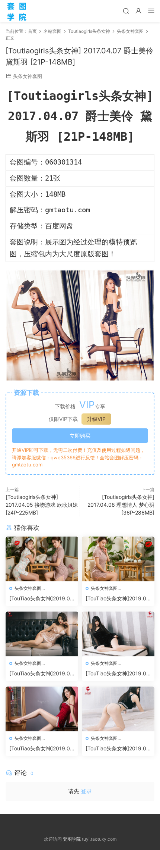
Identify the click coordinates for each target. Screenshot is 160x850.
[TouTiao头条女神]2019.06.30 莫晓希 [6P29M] (39, 598)
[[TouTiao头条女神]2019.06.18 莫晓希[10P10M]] (42, 709)
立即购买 (80, 435)
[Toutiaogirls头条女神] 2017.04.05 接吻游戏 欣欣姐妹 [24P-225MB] (42, 505)
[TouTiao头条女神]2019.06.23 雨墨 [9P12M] (39, 673)
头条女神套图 (27, 76)
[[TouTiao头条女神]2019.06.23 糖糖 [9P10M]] (118, 634)
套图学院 (72, 839)
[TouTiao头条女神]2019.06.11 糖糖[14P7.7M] (116, 748)
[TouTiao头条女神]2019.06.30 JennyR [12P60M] (116, 598)
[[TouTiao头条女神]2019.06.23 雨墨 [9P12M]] (42, 634)
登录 (86, 791)
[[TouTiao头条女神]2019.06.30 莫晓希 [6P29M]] (42, 559)
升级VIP (96, 419)
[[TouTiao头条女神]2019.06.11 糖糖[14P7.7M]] (118, 709)
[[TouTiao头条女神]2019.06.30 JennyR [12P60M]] (118, 559)
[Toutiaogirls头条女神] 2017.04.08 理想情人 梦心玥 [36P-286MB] (120, 505)
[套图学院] (17, 11)
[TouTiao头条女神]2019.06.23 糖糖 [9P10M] (116, 673)
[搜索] (125, 10)
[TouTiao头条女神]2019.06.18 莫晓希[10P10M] (39, 748)
